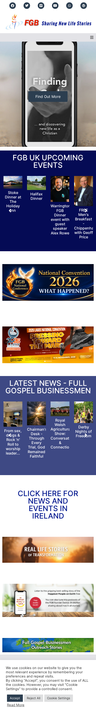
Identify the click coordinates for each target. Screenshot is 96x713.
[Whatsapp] (69, 5)
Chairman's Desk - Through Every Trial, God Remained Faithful (37, 443)
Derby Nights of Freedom (83, 431)
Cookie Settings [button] (58, 698)
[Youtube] (55, 5)
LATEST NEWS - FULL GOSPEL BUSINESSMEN (48, 387)
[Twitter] (27, 5)
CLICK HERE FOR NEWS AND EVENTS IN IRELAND (48, 504)
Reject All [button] (33, 698)
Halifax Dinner (36, 196)
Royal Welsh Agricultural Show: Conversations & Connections (64, 433)
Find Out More (48, 96)
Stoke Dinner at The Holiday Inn (13, 201)
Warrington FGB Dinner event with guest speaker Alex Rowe (61, 219)
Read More (15, 705)
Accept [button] (15, 698)
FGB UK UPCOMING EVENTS (48, 161)
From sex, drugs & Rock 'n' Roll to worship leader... (13, 441)
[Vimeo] (41, 5)
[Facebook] (12, 5)
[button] (92, 37)
